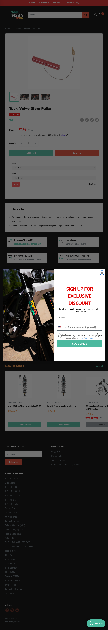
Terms (91, 338)
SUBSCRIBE (79, 344)
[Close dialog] (102, 273)
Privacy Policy (84, 338)
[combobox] (62, 327)
